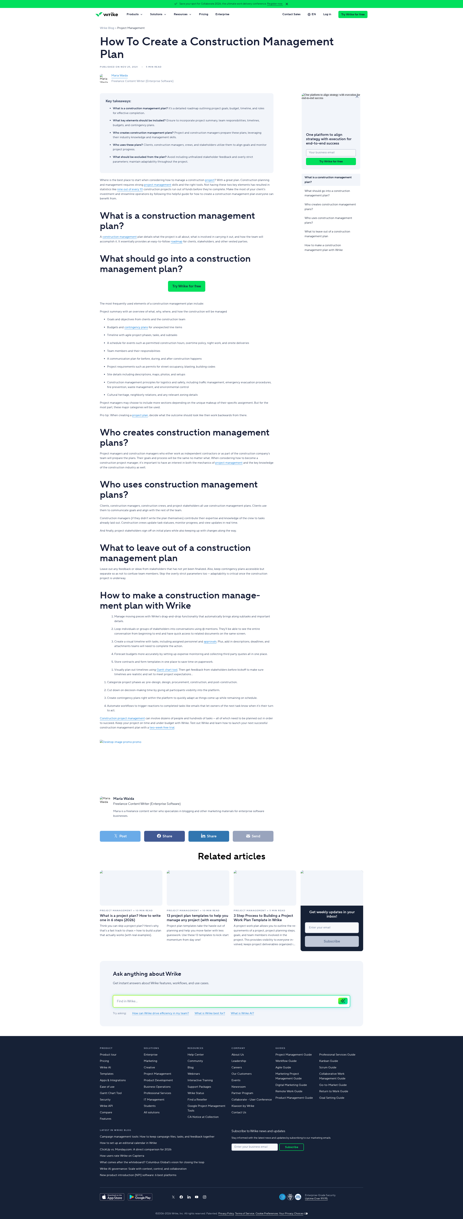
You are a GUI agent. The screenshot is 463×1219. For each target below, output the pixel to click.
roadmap (176, 241)
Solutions (156, 14)
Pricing (203, 14)
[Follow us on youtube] (196, 1197)
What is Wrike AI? (242, 1013)
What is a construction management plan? (328, 180)
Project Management (131, 28)
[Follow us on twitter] (173, 1197)
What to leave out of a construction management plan (327, 234)
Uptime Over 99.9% (316, 1198)
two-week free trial (162, 727)
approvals (210, 641)
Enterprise (222, 14)
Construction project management (122, 718)
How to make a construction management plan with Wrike (324, 247)
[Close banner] (287, 4)
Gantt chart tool (167, 670)
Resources (180, 14)
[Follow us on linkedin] (189, 1197)
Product (106, 1048)
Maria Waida (119, 75)
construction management (120, 237)
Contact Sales (291, 14)
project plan (140, 415)
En (314, 14)
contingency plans (136, 327)
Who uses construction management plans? (328, 220)
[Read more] (131, 910)
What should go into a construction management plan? (327, 193)
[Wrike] (106, 14)
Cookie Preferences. (267, 1213)
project (209, 180)
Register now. (275, 3)
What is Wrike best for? (210, 1013)
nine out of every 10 (130, 189)
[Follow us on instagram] (204, 1197)
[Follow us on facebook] (181, 1197)
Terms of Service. (245, 1213)
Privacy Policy (226, 1213)
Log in (327, 14)
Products (133, 14)
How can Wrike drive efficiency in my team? (160, 1013)
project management (157, 185)
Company (238, 1048)
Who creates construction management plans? (330, 207)
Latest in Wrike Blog (115, 1130)
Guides (280, 1048)
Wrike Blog (107, 28)
